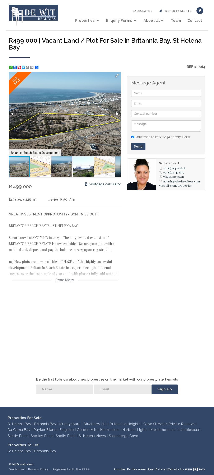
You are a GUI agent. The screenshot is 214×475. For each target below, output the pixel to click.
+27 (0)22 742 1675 (173, 172)
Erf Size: (15, 199)
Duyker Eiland (45, 430)
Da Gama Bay (19, 430)
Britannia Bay (45, 424)
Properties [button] (85, 20)
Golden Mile (87, 430)
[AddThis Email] (32, 67)
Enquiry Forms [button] (119, 20)
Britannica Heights (125, 424)
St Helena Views (92, 436)
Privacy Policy (38, 469)
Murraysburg (70, 424)
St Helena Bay (19, 424)
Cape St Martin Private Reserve (169, 424)
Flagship (67, 430)
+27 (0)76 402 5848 (174, 168)
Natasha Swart (169, 163)
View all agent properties (175, 185)
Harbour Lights (135, 430)
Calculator (142, 11)
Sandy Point (18, 436)
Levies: (53, 199)
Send (138, 146)
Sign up (164, 389)
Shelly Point (66, 436)
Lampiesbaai (189, 430)
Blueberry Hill (95, 424)
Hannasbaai (110, 430)
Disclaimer (16, 469)
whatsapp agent (173, 176)
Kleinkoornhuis (163, 430)
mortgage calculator (104, 184)
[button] (117, 75)
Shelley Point (42, 436)
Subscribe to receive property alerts (162, 137)
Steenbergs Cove (123, 436)
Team (176, 20)
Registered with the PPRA (71, 469)
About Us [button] (152, 20)
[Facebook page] (200, 10)
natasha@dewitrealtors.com (181, 181)
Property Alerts (177, 11)
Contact (194, 20)
